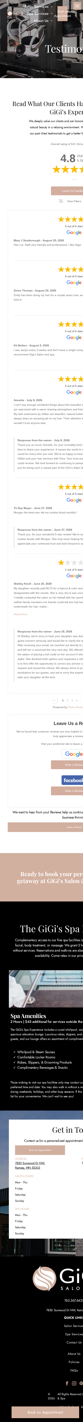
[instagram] (74, 1383)
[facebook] (67, 1383)
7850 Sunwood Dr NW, (30, 1163)
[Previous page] (55, 700)
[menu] (77, 6)
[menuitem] (39, 6)
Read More (20, 614)
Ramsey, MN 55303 (27, 1167)
